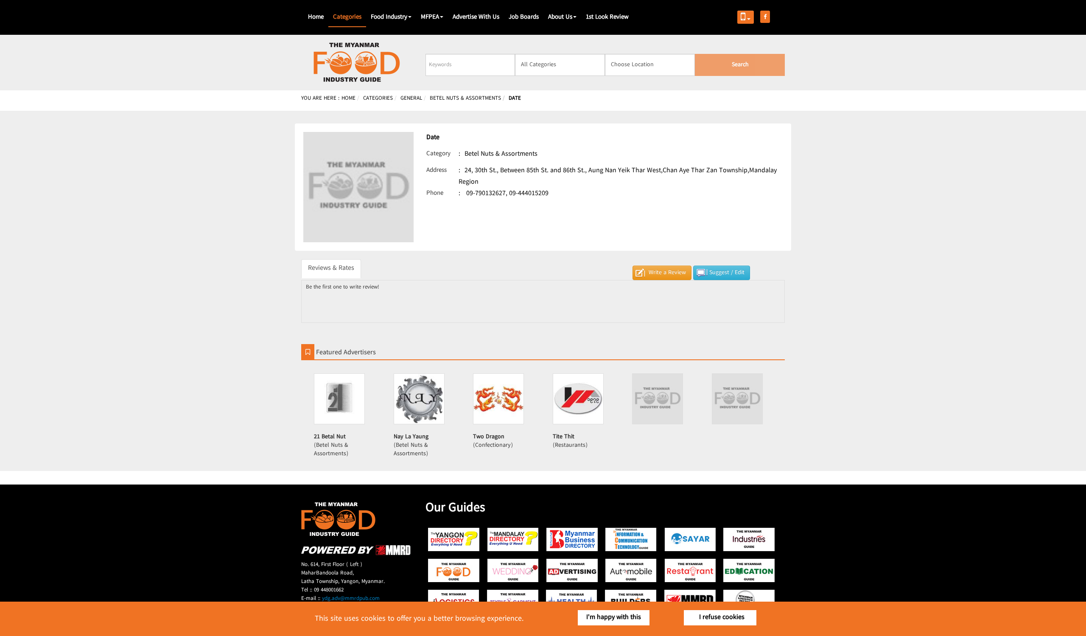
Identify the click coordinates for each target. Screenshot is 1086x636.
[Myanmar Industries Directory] (749, 539)
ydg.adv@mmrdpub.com (351, 598)
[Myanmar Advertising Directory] (572, 570)
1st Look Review (607, 17)
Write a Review (667, 273)
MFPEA (430, 17)
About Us (560, 17)
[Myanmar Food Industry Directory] (454, 570)
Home (316, 17)
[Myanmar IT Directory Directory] (631, 539)
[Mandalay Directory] (513, 539)
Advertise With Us (476, 17)
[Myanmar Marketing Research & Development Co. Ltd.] (356, 554)
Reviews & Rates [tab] (331, 268)
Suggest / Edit (727, 273)
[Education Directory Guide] (749, 570)
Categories (347, 17)
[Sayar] (690, 539)
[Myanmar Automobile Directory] (631, 570)
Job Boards (524, 17)
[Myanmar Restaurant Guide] (690, 570)
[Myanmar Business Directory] (572, 539)
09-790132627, (486, 193)
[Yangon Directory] (454, 539)
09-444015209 (529, 193)
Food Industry (389, 17)
